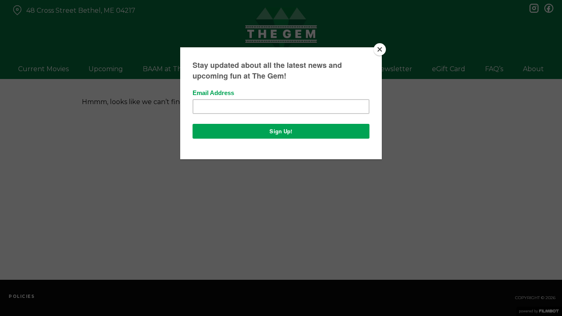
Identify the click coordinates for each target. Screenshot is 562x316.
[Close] (380, 49)
